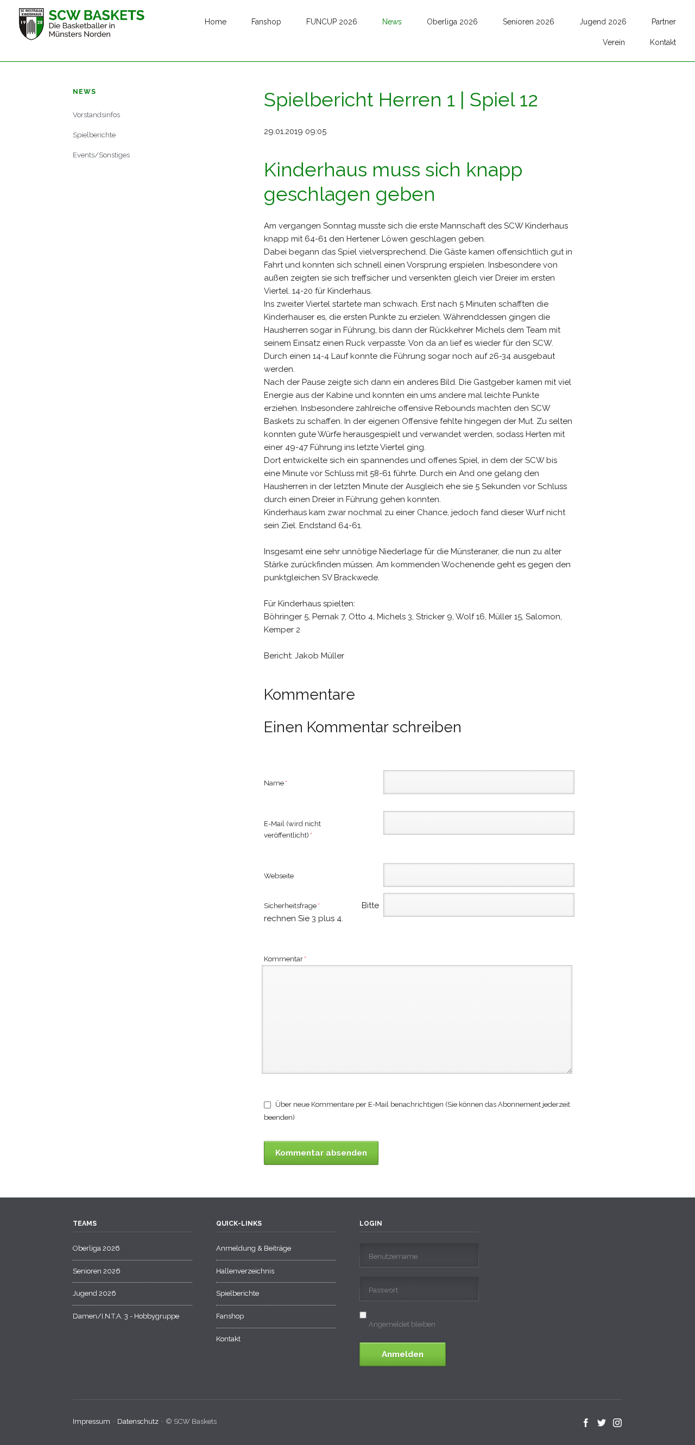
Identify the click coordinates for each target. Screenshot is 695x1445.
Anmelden (403, 1354)
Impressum (91, 1421)
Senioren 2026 (528, 21)
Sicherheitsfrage (306, 906)
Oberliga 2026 (452, 21)
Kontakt (663, 42)
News (392, 21)
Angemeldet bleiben (402, 1324)
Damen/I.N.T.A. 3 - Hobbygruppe (126, 1316)
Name (280, 782)
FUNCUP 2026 (331, 21)
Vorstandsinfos (96, 115)
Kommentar (285, 958)
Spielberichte (94, 135)
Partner (664, 21)
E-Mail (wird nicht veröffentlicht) (292, 829)
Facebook (586, 1423)
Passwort (383, 1290)
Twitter (601, 1423)
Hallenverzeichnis (245, 1271)
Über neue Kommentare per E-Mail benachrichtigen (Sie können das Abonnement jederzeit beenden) (417, 1110)
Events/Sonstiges (101, 155)
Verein (614, 42)
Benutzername (393, 1256)
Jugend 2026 (603, 21)
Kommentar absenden (321, 1153)
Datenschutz (138, 1421)
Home (215, 21)
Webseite (279, 876)
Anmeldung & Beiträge (253, 1248)
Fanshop (266, 21)
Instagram (617, 1423)
